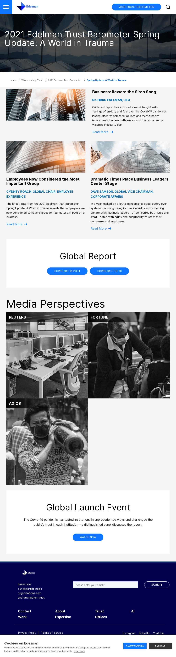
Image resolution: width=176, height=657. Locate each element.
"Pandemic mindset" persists (47, 349)
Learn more (79, 651)
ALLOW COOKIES (135, 646)
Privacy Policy (27, 632)
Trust (99, 611)
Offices (101, 617)
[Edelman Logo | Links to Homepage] (22, 8)
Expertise (63, 617)
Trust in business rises (129, 349)
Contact (24, 611)
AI (132, 611)
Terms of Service (52, 632)
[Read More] (130, 157)
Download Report (67, 271)
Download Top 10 (109, 271)
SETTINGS (160, 646)
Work (22, 617)
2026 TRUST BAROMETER (136, 7)
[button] (6, 7)
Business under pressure (47, 436)
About (60, 611)
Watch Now (88, 537)
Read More (100, 132)
